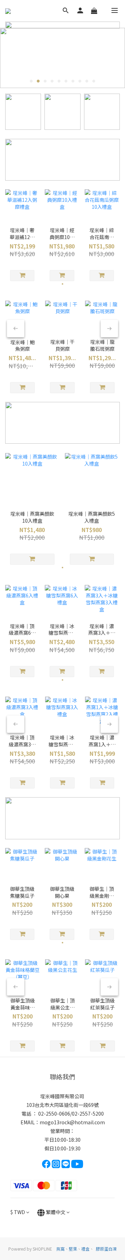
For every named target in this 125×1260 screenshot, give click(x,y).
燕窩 (60, 1249)
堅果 (73, 1249)
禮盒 (85, 1249)
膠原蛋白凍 (106, 1249)
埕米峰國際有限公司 (62, 1096)
